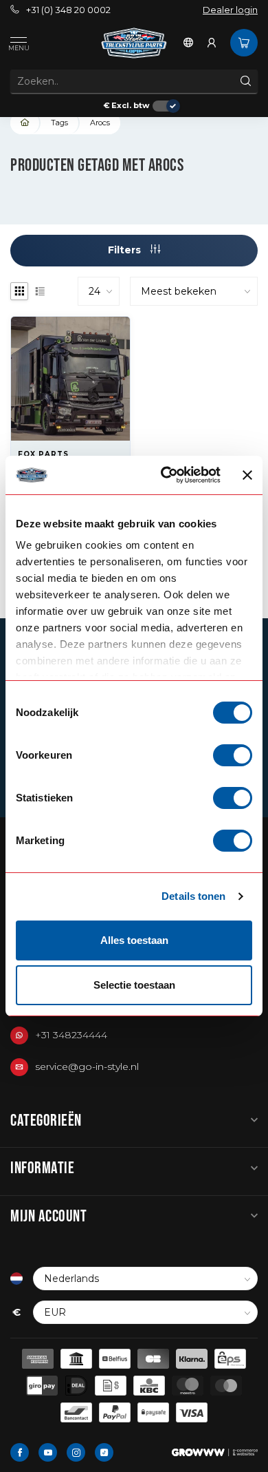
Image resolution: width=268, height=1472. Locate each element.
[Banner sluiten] (247, 475)
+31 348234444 (71, 1035)
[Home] (25, 123)
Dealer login (230, 10)
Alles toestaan (134, 940)
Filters (126, 250)
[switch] (232, 755)
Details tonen (193, 896)
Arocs (100, 122)
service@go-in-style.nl (87, 1066)
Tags (59, 122)
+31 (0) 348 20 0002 (68, 10)
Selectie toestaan (134, 985)
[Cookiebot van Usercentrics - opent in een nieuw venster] (165, 475)
